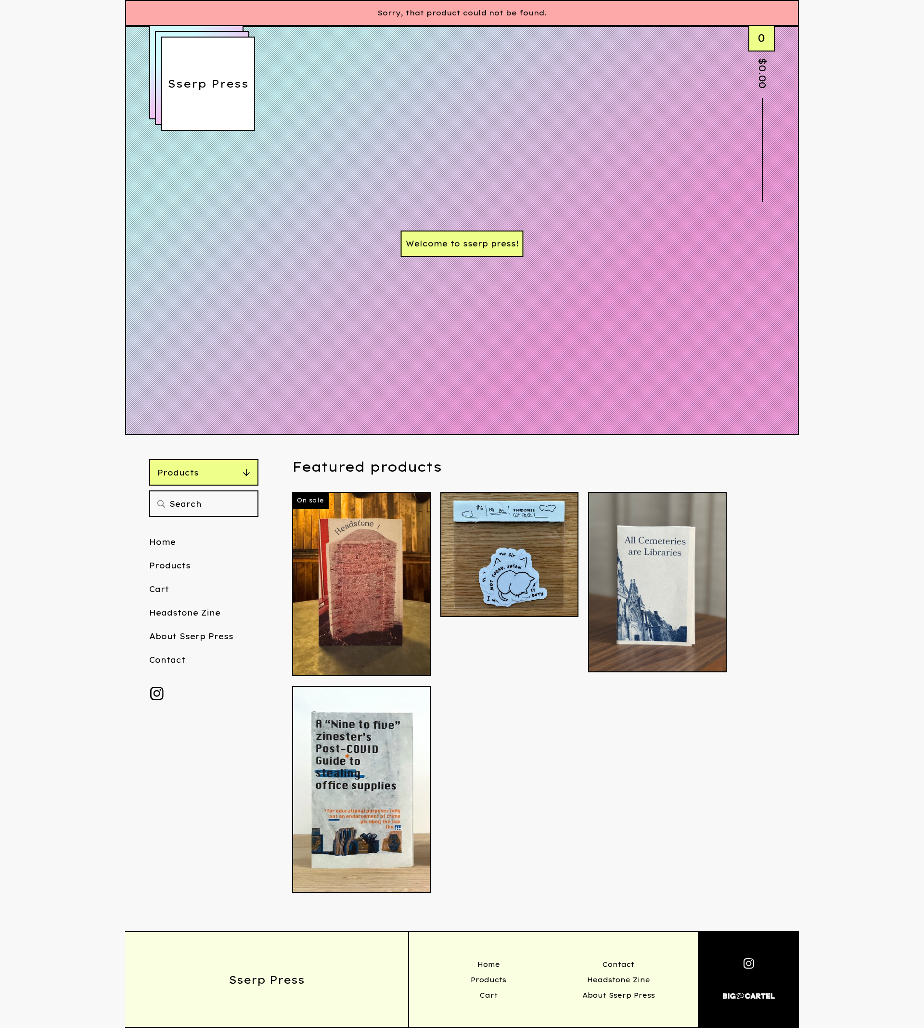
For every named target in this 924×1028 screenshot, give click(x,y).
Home (162, 542)
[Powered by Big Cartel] (749, 991)
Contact (167, 660)
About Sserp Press (191, 636)
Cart (159, 589)
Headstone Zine (184, 612)
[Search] (161, 503)
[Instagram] (157, 693)
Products (178, 472)
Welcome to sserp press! (462, 243)
